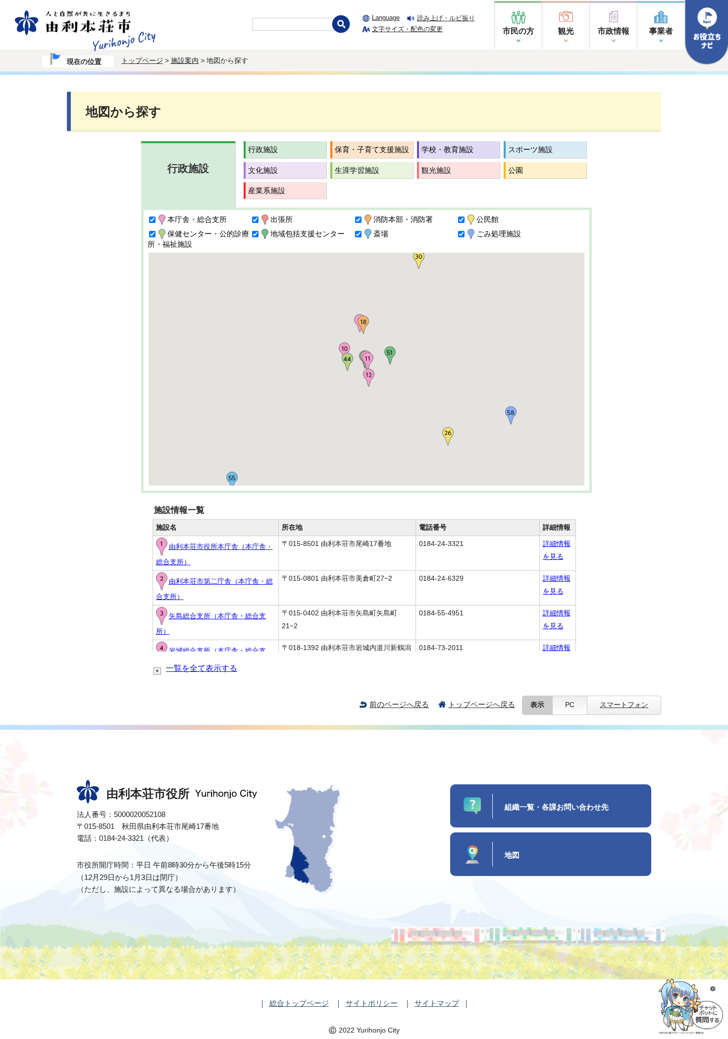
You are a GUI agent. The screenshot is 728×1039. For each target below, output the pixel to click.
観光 (566, 31)
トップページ (142, 60)
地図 (512, 855)
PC (569, 705)
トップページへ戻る (481, 704)
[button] (367, 361)
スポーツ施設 (530, 149)
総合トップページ (299, 1003)
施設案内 (185, 60)
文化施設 (263, 170)
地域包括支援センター (307, 233)
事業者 (661, 31)
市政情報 (613, 31)
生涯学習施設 (357, 170)
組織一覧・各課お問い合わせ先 (557, 807)
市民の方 (518, 31)
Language (386, 17)
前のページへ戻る (399, 704)
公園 (515, 170)
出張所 (281, 219)
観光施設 (436, 170)
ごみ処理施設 (498, 233)
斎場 (380, 233)
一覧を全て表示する (201, 668)
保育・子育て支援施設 (372, 149)
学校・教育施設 (447, 149)
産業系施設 (266, 190)
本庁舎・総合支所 (197, 219)
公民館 (487, 219)
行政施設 (263, 149)
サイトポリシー (372, 1003)
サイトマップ (437, 1003)
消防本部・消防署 (403, 219)
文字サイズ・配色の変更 (407, 29)
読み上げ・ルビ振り (446, 18)
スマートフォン (624, 705)
